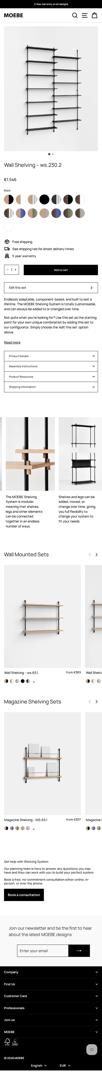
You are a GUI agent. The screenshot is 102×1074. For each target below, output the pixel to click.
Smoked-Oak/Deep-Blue (56, 213)
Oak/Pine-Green (32, 213)
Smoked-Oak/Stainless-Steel (9, 213)
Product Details (19, 356)
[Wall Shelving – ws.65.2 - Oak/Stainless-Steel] (99, 681)
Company (11, 972)
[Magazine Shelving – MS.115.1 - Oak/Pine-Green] (99, 828)
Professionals (14, 1008)
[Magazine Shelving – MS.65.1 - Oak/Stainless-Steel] (28, 828)
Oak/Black (9, 199)
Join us (9, 1020)
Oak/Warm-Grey (44, 213)
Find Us (9, 984)
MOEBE (9, 1032)
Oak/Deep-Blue (20, 213)
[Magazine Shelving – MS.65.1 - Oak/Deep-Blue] (12, 828)
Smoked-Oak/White (80, 199)
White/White (9, 227)
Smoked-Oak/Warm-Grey (80, 213)
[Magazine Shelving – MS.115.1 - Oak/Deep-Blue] (93, 828)
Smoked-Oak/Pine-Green (68, 213)
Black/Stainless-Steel (56, 199)
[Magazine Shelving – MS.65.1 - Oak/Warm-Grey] (22, 828)
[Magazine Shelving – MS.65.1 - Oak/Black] (6, 828)
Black (44, 199)
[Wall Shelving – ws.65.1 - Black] (22, 681)
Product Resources (21, 376)
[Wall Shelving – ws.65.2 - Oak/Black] (88, 681)
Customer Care (15, 996)
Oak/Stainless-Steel (32, 199)
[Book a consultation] (51, 880)
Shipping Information (22, 387)
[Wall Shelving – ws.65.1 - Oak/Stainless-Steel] (17, 681)
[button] (96, 554)
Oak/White (20, 199)
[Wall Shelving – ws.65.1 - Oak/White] (12, 681)
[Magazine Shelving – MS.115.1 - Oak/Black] (88, 828)
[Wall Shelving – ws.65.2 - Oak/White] (93, 681)
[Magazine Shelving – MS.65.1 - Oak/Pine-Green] (17, 828)
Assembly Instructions (23, 366)
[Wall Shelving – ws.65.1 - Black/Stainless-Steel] (28, 681)
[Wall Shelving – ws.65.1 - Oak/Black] (6, 681)
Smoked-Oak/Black (68, 199)
